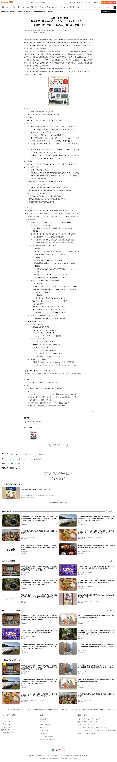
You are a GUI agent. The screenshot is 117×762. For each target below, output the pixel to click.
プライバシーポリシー (65, 755)
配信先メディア (5, 724)
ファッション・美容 (27, 7)
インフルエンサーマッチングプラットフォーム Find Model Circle (96, 730)
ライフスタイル (39, 7)
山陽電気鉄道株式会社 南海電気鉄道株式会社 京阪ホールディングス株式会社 (47, 30)
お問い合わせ (58, 479)
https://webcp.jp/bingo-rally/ (62, 129)
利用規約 (54, 755)
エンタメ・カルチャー (28, 454)
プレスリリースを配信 (75, 2)
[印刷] (23, 463)
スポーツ (47, 7)
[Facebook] (12, 463)
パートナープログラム (42, 755)
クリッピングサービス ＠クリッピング (89, 719)
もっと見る (110, 511)
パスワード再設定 (44, 725)
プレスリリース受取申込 (46, 736)
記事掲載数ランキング (7, 730)
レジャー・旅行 (15, 459)
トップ (3, 709)
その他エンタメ (26, 459)
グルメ (14, 7)
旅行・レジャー (15, 454)
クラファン (79, 7)
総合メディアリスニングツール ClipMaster (90, 722)
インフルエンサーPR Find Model (87, 725)
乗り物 (72, 7)
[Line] (19, 463)
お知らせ (42, 733)
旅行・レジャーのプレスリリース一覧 (18, 709)
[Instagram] (60, 750)
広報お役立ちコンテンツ (8, 733)
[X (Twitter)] (15, 463)
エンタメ (8, 7)
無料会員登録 (43, 719)
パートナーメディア (7, 727)
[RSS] (64, 750)
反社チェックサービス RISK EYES (87, 733)
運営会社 (31, 755)
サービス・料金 (5, 721)
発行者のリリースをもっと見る (58, 502)
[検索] (115, 7)
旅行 (19, 7)
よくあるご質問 (43, 730)
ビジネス (54, 7)
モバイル (66, 7)
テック (60, 7)
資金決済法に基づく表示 (81, 755)
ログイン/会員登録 (109, 2)
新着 (3, 7)
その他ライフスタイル (40, 459)
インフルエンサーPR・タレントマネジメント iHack (92, 727)
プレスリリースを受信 (91, 2)
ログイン (42, 722)
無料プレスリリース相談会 (47, 739)
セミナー (42, 742)
